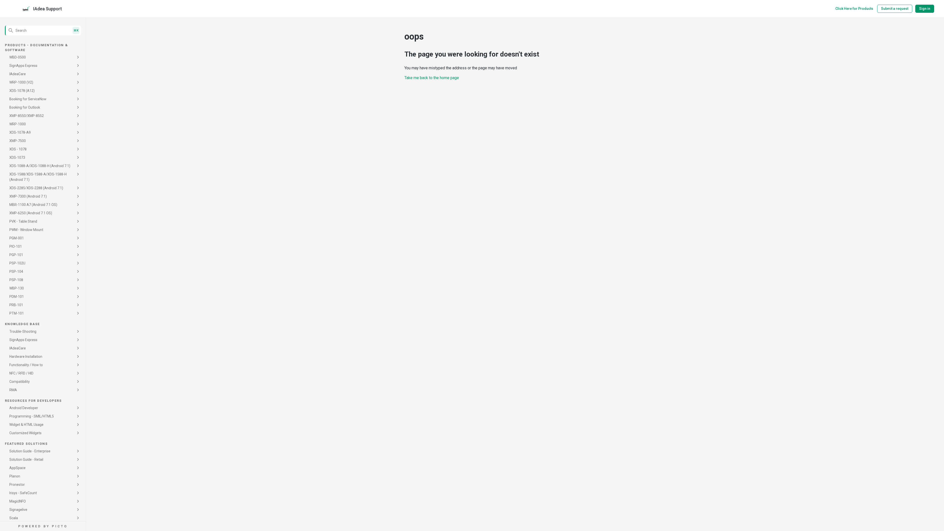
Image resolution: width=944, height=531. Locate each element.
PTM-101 (16, 313)
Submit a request (894, 9)
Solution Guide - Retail (26, 459)
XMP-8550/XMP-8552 (26, 116)
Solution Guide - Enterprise (29, 451)
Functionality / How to (26, 365)
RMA (13, 390)
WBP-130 (16, 288)
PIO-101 (15, 246)
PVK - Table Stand (23, 221)
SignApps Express (23, 66)
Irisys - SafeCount (23, 493)
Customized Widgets (25, 433)
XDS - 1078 (18, 149)
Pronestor (17, 485)
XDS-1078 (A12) (22, 91)
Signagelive (18, 510)
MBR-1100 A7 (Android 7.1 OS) (33, 205)
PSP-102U (17, 263)
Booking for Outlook (24, 107)
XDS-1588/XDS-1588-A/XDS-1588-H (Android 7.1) (38, 177)
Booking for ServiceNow (27, 99)
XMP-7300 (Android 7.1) (28, 196)
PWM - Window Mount (26, 230)
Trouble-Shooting (22, 331)
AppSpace (17, 468)
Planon (14, 476)
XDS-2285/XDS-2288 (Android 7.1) (36, 188)
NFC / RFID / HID (21, 373)
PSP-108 (16, 280)
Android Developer (23, 408)
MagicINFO (17, 501)
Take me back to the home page (431, 77)
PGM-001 (16, 238)
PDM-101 (16, 297)
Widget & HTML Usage (26, 425)
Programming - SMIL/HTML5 (31, 416)
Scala (13, 518)
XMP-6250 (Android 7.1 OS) (30, 213)
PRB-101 (16, 305)
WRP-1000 (17, 124)
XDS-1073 (17, 157)
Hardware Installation (25, 357)
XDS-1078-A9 (20, 132)
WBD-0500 (17, 57)
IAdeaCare (17, 74)
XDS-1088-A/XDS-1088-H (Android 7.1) (39, 166)
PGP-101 (16, 255)
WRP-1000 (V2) (21, 82)
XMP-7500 (17, 141)
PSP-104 (16, 271)
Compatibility (19, 382)
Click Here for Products (854, 9)
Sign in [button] (924, 9)
